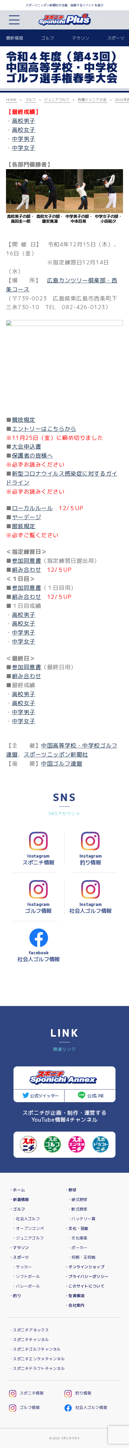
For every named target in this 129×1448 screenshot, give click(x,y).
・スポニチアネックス (29, 1330)
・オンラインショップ (84, 1267)
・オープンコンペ (28, 1228)
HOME (11, 99)
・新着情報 (19, 1199)
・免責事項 (74, 1295)
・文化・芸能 (76, 1228)
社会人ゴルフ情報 (91, 1407)
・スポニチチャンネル (29, 1339)
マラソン (80, 38)
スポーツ (115, 38)
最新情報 (14, 38)
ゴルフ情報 (30, 1407)
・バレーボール (26, 1286)
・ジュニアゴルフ (28, 1238)
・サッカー (22, 1267)
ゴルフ (47, 38)
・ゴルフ (17, 1209)
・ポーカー (77, 1247)
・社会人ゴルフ (26, 1218)
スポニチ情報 (32, 1393)
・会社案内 (74, 1305)
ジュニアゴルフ (56, 99)
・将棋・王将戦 (81, 1257)
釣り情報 (83, 1393)
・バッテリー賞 (81, 1218)
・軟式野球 (77, 1209)
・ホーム (17, 1190)
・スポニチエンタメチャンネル (37, 1358)
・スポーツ (19, 1257)
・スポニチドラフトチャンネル (37, 1368)
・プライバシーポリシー (86, 1276)
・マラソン (19, 1247)
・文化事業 (77, 1238)
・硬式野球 (77, 1199)
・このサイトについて (84, 1286)
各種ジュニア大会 (92, 99)
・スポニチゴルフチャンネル (35, 1349)
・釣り (15, 1295)
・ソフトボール (26, 1276)
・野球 (70, 1190)
